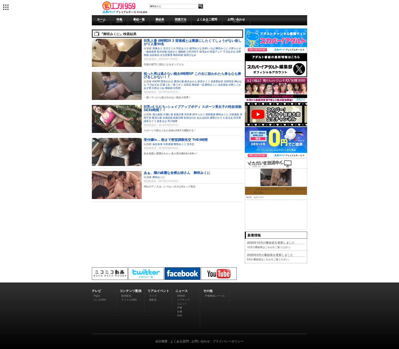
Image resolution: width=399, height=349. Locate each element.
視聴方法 (180, 20)
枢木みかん (191, 81)
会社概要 (161, 341)
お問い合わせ (236, 20)
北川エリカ (169, 48)
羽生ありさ (182, 48)
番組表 (159, 20)
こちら (268, 247)
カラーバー (259, 197)
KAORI (156, 81)
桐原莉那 (178, 55)
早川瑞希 (172, 121)
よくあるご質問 (207, 20)
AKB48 (181, 295)
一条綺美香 (150, 51)
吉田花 (187, 84)
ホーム (101, 20)
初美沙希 (179, 114)
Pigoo (97, 295)
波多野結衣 (217, 81)
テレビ (96, 290)
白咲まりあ (158, 88)
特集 (119, 20)
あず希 (147, 88)
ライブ (153, 295)
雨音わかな (167, 81)
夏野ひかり (216, 117)
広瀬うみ (165, 84)
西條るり (158, 48)
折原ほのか (190, 117)
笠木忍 (190, 144)
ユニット (182, 303)
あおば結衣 (203, 117)
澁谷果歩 (154, 55)
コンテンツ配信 (131, 290)
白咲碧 (177, 88)
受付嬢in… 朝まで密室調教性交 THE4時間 (176, 139)
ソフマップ (183, 299)
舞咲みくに (222, 48)
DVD (179, 315)
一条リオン (177, 84)
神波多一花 (198, 84)
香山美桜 (158, 114)
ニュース (181, 290)
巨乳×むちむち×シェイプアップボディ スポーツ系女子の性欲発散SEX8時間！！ (193, 108)
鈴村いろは (208, 48)
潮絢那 (182, 51)
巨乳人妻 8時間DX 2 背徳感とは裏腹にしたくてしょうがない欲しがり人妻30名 (193, 42)
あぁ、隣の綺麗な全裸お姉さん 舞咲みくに (177, 172)
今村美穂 (168, 144)
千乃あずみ (229, 51)
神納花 (168, 88)
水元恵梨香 (166, 55)
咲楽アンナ (216, 51)
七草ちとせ (235, 48)
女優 (179, 311)
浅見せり (172, 51)
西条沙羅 (178, 117)
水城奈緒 (167, 117)
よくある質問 (179, 341)
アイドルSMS (129, 299)
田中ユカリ (198, 114)
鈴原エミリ (204, 81)
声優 (179, 307)
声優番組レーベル (215, 295)
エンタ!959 (100, 299)
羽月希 (188, 114)
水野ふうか (235, 84)
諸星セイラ (150, 121)
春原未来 (158, 144)
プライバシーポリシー (228, 341)
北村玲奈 (229, 81)
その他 (208, 290)
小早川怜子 (192, 51)
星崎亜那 (211, 114)
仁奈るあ (228, 117)
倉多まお (162, 121)
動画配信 (126, 295)
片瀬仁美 (168, 114)
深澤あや (204, 51)
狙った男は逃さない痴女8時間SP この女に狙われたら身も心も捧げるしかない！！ (192, 75)
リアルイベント (158, 290)
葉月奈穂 (162, 51)
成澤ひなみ (190, 55)
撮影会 (153, 299)
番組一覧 (139, 20)
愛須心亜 (179, 81)
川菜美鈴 (234, 114)
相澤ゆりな (195, 48)
